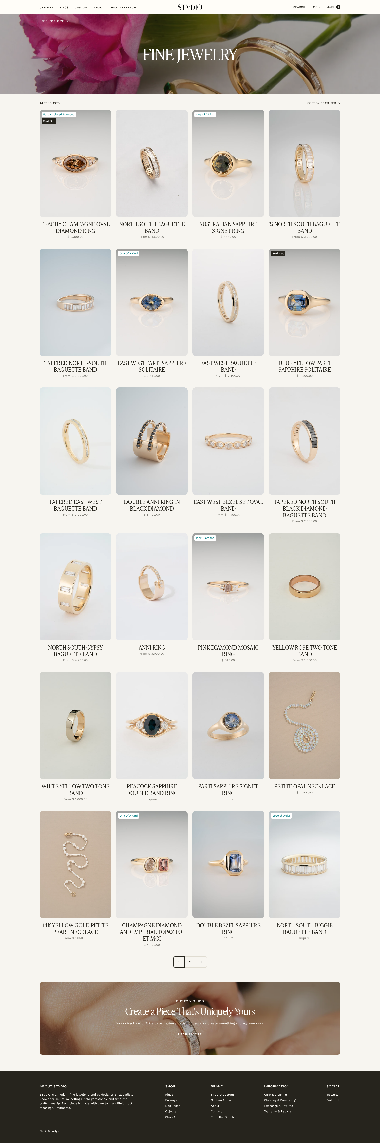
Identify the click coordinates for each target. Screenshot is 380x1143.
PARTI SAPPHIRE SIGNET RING (228, 789)
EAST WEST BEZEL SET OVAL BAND (228, 505)
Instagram (333, 1094)
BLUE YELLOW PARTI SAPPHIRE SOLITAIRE (304, 366)
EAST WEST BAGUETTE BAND (228, 366)
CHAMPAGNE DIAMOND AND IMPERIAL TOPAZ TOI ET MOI (152, 932)
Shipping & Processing (280, 1100)
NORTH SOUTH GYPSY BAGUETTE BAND (75, 650)
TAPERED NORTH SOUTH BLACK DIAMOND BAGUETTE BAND (304, 508)
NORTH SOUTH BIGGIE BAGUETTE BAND (305, 928)
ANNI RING (152, 647)
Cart (333, 6)
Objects (170, 1111)
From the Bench (123, 7)
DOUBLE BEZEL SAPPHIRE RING (228, 928)
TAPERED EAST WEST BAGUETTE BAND (75, 505)
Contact (216, 1111)
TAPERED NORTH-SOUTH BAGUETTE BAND (75, 366)
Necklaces (172, 1106)
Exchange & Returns (278, 1106)
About (99, 7)
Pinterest (332, 1100)
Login (316, 7)
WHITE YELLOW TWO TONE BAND (75, 789)
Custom (81, 7)
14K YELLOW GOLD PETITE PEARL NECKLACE (75, 928)
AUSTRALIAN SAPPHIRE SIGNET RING (228, 227)
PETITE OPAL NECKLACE (304, 786)
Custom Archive (222, 1100)
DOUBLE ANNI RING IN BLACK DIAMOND (152, 505)
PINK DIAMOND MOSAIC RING (228, 650)
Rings (64, 7)
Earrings (171, 1100)
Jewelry (46, 7)
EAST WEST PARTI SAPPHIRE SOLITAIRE (151, 366)
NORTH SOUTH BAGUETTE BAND (152, 227)
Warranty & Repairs (277, 1111)
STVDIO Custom (222, 1094)
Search (299, 7)
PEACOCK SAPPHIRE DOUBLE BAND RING (152, 789)
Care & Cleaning (275, 1094)
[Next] (201, 961)
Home (43, 21)
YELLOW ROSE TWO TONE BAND (304, 650)
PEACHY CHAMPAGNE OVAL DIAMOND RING (75, 227)
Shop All (171, 1117)
